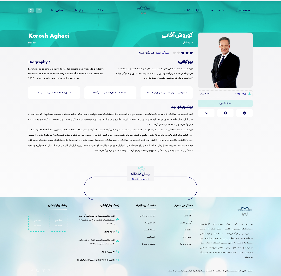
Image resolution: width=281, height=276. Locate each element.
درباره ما (79, 10)
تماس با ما (57, 10)
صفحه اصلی (243, 10)
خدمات (219, 10)
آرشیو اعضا (193, 10)
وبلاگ (100, 10)
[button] (244, 113)
